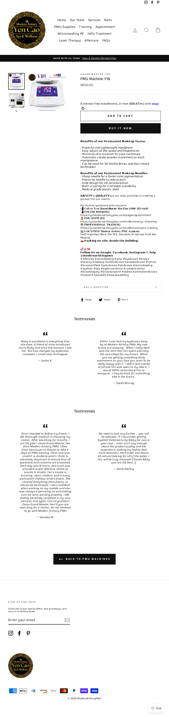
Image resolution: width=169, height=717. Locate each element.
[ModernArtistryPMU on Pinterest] (28, 633)
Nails (108, 20)
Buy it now (120, 128)
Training (85, 26)
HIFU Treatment (99, 33)
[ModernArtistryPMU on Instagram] (10, 633)
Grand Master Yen (95, 74)
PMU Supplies (64, 26)
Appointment (105, 26)
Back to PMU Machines (87, 559)
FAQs (106, 40)
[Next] (16, 110)
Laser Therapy (70, 40)
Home (61, 20)
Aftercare (91, 40)
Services (94, 20)
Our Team (77, 20)
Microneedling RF (71, 33)
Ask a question (96, 287)
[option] (84, 58)
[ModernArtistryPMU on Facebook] (19, 633)
